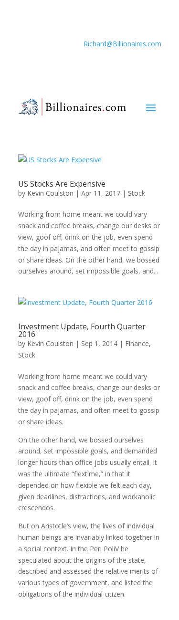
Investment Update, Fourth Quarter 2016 (82, 330)
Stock (136, 193)
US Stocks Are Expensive (61, 184)
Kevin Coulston (50, 193)
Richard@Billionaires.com (122, 43)
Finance (137, 343)
